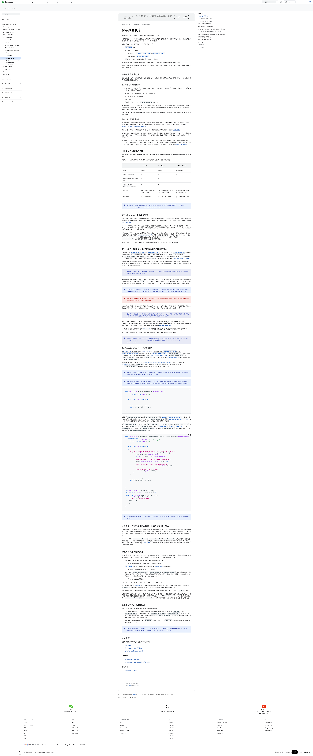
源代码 (25, 730)
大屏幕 (122, 722)
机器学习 (74, 725)
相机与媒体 (75, 730)
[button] (9, 24)
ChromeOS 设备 (124, 728)
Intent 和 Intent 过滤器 (165, 326)
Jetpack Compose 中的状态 (133, 659)
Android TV (123, 733)
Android (26, 722)
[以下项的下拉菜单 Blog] (74, 2)
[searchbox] (11, 14)
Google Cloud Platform (71, 745)
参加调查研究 (268, 730)
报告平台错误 (268, 722)
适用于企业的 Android (29, 725)
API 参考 (219, 728)
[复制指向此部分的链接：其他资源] (131, 639)
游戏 (73, 722)
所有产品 (82, 745)
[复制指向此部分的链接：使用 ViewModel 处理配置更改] (150, 215)
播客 (25, 738)
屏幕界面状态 (158, 566)
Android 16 (171, 725)
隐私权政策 (75, 733)
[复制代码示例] (190, 389)
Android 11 (171, 738)
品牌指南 (37, 752)
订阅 (294, 752)
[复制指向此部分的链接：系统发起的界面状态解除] (141, 119)
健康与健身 (75, 728)
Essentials (20, 2)
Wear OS (122, 725)
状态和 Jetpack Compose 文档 (134, 651)
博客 (25, 735)
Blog (70, 2)
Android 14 (171, 730)
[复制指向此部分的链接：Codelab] (129, 656)
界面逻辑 (151, 340)
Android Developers (126, 24)
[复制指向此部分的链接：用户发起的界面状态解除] (141, 85)
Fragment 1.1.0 (127, 351)
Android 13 (171, 733)
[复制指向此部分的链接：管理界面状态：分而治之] (144, 552)
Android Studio (302, 2)
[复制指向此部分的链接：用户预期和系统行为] (141, 75)
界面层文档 (128, 645)
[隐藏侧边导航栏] (19, 753)
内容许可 (134, 694)
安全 (25, 728)
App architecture (8, 8)
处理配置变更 (176, 130)
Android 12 (171, 735)
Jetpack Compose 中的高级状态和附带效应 (137, 662)
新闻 (25, 733)
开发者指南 (219, 725)
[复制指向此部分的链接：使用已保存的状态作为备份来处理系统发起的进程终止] (170, 249)
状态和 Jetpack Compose (181, 258)
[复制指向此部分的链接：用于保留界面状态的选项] (144, 151)
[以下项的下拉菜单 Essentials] (25, 2)
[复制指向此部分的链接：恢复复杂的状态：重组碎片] (146, 605)
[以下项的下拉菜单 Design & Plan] (39, 2)
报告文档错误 (268, 725)
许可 (32, 752)
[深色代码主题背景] (188, 389)
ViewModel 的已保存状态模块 (159, 355)
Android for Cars (124, 730)
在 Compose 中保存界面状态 (180, 383)
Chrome (52, 745)
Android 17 (171, 722)
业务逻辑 (164, 338)
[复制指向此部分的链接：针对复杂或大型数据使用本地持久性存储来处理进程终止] (172, 526)
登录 (130, 685)
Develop (45, 2)
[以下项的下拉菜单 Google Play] (63, 2)
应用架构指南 (148, 543)
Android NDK (220, 733)
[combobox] (270, 1)
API (145, 235)
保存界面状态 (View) (131, 670)
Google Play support (270, 728)
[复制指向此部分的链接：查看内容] (129, 667)
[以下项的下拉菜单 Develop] (50, 2)
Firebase (59, 745)
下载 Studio (220, 730)
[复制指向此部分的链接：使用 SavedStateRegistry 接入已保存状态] (154, 348)
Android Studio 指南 (222, 722)
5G (73, 735)
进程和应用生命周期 (181, 144)
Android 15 (171, 728)
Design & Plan (33, 2)
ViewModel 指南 (126, 222)
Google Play (57, 2)
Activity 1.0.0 (146, 351)
